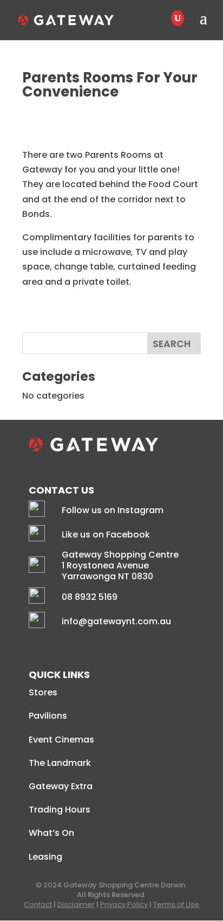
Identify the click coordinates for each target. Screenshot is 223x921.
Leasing (45, 856)
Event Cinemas (61, 739)
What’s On (51, 833)
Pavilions (48, 715)
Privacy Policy (124, 904)
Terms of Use (176, 904)
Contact (38, 904)
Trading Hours (59, 809)
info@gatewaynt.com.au (116, 621)
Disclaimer (76, 904)
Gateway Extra (61, 786)
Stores (43, 692)
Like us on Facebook (106, 534)
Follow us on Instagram (112, 510)
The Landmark (60, 763)
